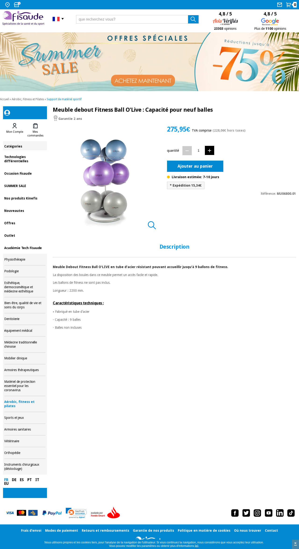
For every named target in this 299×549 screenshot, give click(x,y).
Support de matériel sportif (64, 99)
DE (14, 480)
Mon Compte (14, 131)
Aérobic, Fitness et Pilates (28, 99)
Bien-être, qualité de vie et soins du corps (25, 305)
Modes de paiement (61, 530)
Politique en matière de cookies (204, 530)
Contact (271, 530)
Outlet (25, 235)
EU (6, 483)
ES (22, 480)
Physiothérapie (25, 259)
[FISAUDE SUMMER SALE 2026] (149, 61)
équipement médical (25, 330)
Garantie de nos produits (153, 530)
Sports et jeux (25, 418)
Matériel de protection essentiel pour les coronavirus (25, 386)
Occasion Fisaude (25, 173)
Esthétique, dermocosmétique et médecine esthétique (25, 287)
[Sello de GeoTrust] (76, 513)
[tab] (14, 130)
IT (37, 480)
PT (29, 480)
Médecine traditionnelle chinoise (25, 344)
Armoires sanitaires (25, 429)
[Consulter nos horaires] (18, 4)
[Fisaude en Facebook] (235, 513)
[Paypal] (52, 513)
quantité (173, 150)
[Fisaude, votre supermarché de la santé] (24, 18)
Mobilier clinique (25, 358)
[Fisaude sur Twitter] (246, 513)
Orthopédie (25, 453)
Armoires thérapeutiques (25, 370)
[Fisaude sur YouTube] (268, 513)
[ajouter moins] (187, 150)
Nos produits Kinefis (25, 198)
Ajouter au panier (195, 166)
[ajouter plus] (209, 150)
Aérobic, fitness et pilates (25, 404)
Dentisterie (25, 319)
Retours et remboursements (105, 530)
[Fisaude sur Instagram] (257, 513)
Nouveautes (25, 210)
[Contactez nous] (280, 4)
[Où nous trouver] (8, 4)
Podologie (25, 271)
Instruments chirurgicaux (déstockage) (25, 467)
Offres (25, 223)
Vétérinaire (25, 441)
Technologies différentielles (25, 158)
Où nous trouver (247, 530)
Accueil (4, 99)
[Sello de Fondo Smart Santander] (106, 513)
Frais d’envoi (31, 530)
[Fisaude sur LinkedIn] (280, 513)
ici (196, 546)
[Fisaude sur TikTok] (291, 513)
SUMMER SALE (25, 185)
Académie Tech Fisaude (25, 247)
